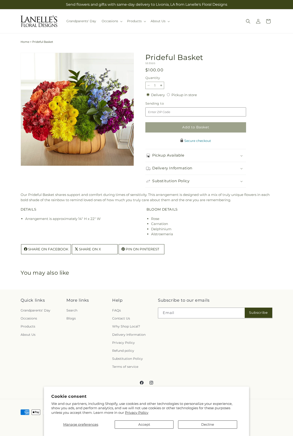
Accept (144, 424)
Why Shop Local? (126, 327)
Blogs (71, 319)
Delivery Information (129, 335)
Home (25, 41)
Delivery (158, 95)
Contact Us (121, 319)
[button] (111, 21)
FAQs (116, 311)
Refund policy (123, 351)
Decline (207, 424)
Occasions (29, 319)
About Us (28, 335)
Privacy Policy (136, 412)
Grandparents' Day (35, 311)
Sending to (161, 103)
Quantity (152, 78)
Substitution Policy (127, 359)
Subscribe (258, 313)
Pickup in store (184, 95)
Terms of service (125, 367)
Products (28, 327)
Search (71, 311)
